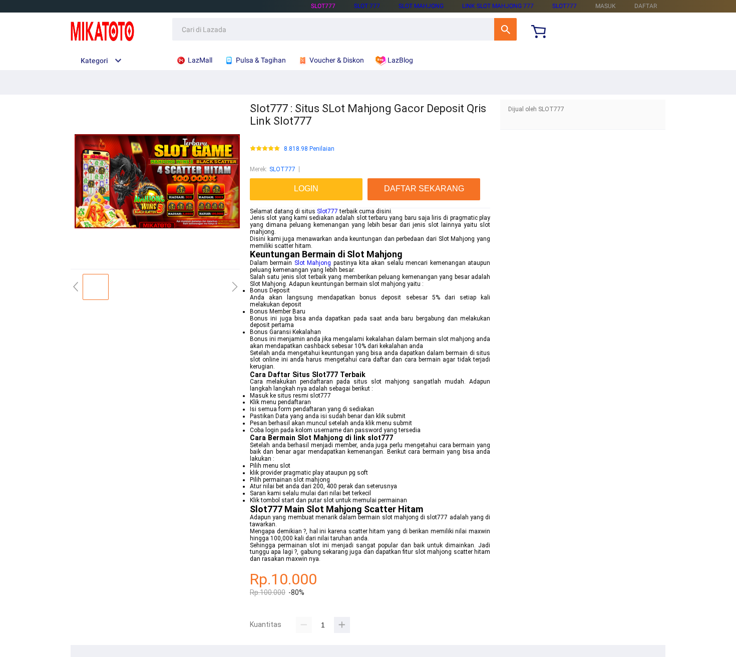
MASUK (605, 6)
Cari (505, 29)
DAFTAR (645, 6)
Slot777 (327, 211)
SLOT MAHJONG (421, 6)
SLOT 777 (367, 6)
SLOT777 (323, 6)
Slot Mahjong (312, 262)
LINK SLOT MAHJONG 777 (498, 6)
